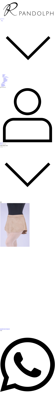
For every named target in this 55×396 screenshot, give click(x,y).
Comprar (1, 330)
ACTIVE (3, 82)
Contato (2, 83)
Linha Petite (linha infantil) (5, 76)
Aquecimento (4, 75)
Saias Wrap (5, 81)
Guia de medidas (2, 84)
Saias (1, 143)
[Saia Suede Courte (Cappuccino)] (15, 246)
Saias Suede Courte (5, 80)
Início (1, 20)
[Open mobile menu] (0, 19)
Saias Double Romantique (6, 77)
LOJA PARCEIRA (3, 85)
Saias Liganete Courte (6, 79)
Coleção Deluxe (4, 74)
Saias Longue (5, 78)
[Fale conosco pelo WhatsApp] (27, 395)
